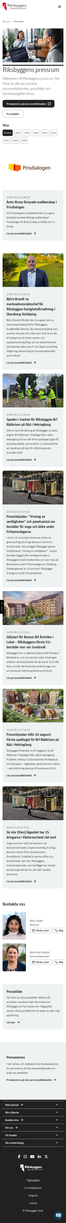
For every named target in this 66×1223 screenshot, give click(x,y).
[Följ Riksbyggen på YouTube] (32, 1156)
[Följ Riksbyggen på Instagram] (25, 1156)
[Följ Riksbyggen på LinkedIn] (39, 1156)
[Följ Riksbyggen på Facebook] (19, 1156)
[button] (58, 1215)
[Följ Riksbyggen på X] (46, 1156)
